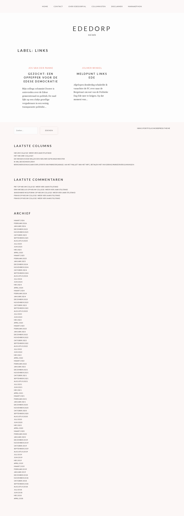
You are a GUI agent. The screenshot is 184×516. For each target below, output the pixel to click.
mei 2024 (18, 285)
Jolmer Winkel (92, 68)
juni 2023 (18, 317)
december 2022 (21, 334)
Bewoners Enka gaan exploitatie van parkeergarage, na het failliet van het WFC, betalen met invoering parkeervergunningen (74, 164)
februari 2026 (20, 223)
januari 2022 (20, 367)
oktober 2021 (20, 375)
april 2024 (18, 288)
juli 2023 (18, 314)
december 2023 (21, 299)
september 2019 (21, 449)
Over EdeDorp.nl (77, 6)
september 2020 (21, 413)
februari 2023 (20, 329)
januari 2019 (20, 472)
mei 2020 (18, 425)
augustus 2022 (21, 346)
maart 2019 (19, 466)
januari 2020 (20, 437)
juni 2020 (18, 422)
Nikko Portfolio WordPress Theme (153, 128)
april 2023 (18, 323)
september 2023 (21, 308)
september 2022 (21, 343)
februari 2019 (20, 469)
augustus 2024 (21, 276)
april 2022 (18, 358)
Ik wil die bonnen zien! (24, 162)
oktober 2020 (20, 410)
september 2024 (21, 273)
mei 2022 (18, 355)
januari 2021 (20, 402)
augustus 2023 (21, 311)
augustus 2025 (21, 241)
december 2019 (21, 440)
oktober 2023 (20, 305)
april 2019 (18, 463)
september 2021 (21, 378)
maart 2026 (19, 220)
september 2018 (21, 484)
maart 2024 (19, 291)
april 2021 (18, 393)
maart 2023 (19, 326)
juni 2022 (18, 352)
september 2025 (21, 238)
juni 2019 (18, 457)
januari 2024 (20, 296)
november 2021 (21, 372)
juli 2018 (18, 490)
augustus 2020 (21, 416)
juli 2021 (18, 384)
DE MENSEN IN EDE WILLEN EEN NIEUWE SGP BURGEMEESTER (39, 159)
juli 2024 (18, 279)
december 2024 (21, 264)
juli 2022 (18, 349)
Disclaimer (117, 6)
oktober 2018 (20, 481)
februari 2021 (20, 399)
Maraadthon (135, 6)
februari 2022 (20, 364)
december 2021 (21, 370)
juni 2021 (18, 387)
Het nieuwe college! (24, 156)
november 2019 (21, 443)
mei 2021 (18, 390)
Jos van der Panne (40, 68)
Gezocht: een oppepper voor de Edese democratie (41, 77)
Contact (58, 6)
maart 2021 (19, 396)
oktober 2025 (20, 235)
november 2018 (21, 478)
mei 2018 (18, 495)
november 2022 (21, 337)
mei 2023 (18, 320)
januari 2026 (20, 226)
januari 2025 (20, 261)
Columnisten (99, 6)
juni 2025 (18, 247)
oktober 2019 (20, 446)
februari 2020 (20, 434)
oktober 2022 (20, 340)
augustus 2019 (21, 452)
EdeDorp (92, 28)
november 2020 (21, 408)
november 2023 (21, 302)
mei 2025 (18, 250)
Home (45, 6)
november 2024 (21, 267)
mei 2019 (18, 460)
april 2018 (18, 498)
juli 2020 (18, 419)
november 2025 (21, 232)
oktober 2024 (20, 270)
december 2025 (21, 229)
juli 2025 (18, 244)
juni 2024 (18, 282)
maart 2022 (19, 361)
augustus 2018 (21, 487)
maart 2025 (19, 255)
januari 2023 (20, 332)
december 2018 (21, 475)
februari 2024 (20, 293)
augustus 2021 (21, 381)
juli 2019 (18, 454)
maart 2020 (19, 431)
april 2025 (18, 252)
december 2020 (21, 405)
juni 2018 (18, 492)
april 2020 (18, 428)
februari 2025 (20, 258)
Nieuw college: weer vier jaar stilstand (32, 153)
